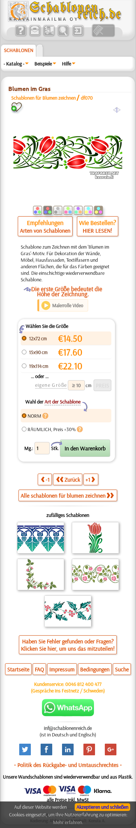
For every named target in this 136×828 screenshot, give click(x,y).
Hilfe (66, 63)
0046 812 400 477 (83, 684)
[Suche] (63, 35)
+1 (88, 479)
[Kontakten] (35, 35)
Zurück (72, 479)
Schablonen (18, 50)
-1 (48, 479)
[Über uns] (20, 35)
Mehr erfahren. (68, 822)
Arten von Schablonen (45, 230)
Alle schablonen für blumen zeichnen (63, 495)
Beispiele (43, 63)
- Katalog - (14, 63)
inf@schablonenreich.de (68, 728)
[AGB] (49, 35)
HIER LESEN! (97, 230)
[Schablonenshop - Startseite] (64, 20)
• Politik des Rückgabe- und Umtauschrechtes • (68, 764)
